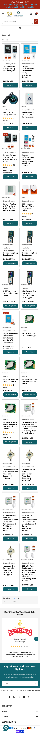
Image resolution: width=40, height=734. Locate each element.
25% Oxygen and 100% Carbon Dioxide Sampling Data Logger (29, 294)
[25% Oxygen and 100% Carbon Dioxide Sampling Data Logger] (29, 277)
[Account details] (31, 14)
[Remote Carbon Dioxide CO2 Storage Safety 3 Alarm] (10, 141)
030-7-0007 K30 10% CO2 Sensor (10, 380)
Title (4, 88)
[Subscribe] (35, 683)
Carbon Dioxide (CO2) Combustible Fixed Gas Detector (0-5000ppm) (28, 475)
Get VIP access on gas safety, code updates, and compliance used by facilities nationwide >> (20, 6)
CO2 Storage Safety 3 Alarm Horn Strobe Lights (28, 207)
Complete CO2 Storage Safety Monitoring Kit (9, 68)
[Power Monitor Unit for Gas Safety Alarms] (29, 99)
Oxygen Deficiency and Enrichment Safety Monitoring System (28, 71)
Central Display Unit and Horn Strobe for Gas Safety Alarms (9, 207)
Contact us (10, 352)
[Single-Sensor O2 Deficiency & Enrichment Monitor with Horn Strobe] (10, 319)
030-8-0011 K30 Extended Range (29, 335)
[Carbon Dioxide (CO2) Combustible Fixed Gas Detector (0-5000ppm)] (29, 455)
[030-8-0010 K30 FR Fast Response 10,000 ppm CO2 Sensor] (10, 408)
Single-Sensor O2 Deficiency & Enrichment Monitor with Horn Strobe (10, 338)
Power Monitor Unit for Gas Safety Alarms (28, 115)
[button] (3, 14)
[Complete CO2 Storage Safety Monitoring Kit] (10, 52)
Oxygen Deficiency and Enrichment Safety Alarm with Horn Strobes (28, 160)
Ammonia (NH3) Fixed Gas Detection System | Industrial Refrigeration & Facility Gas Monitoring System (10, 522)
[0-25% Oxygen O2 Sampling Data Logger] (10, 277)
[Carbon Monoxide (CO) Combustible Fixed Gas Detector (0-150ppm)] (10, 455)
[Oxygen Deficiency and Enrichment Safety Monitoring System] (29, 52)
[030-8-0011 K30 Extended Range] (29, 319)
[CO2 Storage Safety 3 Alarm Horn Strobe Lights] (29, 190)
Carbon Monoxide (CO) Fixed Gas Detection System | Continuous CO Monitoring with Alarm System (29, 427)
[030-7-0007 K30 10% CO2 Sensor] (10, 365)
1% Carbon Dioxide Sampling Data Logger (29, 253)
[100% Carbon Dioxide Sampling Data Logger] (10, 237)
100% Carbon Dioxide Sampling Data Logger (10, 253)
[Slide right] (36, 639)
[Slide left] (4, 639)
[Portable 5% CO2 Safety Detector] (10, 99)
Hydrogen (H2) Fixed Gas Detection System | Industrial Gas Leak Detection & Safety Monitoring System (29, 522)
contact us (29, 352)
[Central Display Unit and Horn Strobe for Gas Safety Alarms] (10, 190)
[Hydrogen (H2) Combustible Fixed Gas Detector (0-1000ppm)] (10, 552)
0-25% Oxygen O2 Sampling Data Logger (10, 293)
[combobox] (17, 21)
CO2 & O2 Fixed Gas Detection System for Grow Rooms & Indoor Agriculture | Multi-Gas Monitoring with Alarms (29, 573)
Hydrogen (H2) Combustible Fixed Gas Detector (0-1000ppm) (9, 570)
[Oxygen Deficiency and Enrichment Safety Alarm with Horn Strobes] (29, 141)
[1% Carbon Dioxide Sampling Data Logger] (29, 237)
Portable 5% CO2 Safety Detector (10, 114)
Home (4, 35)
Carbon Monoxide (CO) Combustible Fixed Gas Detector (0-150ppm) (10, 474)
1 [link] (14, 598)
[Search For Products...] (36, 21)
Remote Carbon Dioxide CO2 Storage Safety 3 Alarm (10, 158)
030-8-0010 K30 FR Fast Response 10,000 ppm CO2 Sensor (10, 425)
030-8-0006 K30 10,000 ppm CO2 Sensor (29, 381)
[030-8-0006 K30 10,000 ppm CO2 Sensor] (29, 365)
